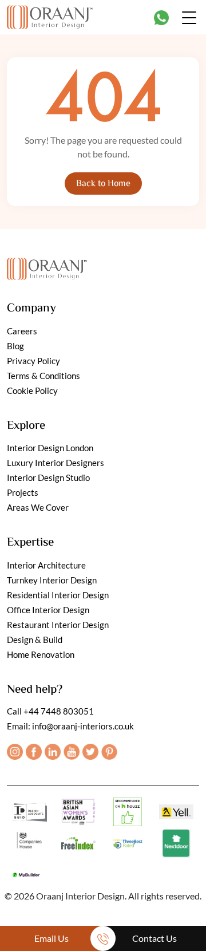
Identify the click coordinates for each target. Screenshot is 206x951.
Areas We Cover (38, 507)
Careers (22, 331)
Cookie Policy (32, 390)
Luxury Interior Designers (55, 462)
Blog (15, 346)
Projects (22, 492)
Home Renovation (40, 654)
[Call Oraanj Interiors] (103, 938)
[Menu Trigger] (189, 17)
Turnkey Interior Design (52, 580)
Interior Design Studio (48, 477)
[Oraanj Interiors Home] (50, 15)
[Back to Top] (184, 907)
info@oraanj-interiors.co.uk (83, 726)
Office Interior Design (48, 610)
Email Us (51, 938)
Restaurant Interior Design (58, 624)
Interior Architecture (46, 565)
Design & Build (34, 639)
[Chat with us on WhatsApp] (161, 17)
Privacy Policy (33, 361)
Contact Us (154, 938)
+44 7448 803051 (58, 711)
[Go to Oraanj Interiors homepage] (47, 266)
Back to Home (103, 184)
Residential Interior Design (58, 595)
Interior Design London (50, 448)
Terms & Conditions (43, 375)
